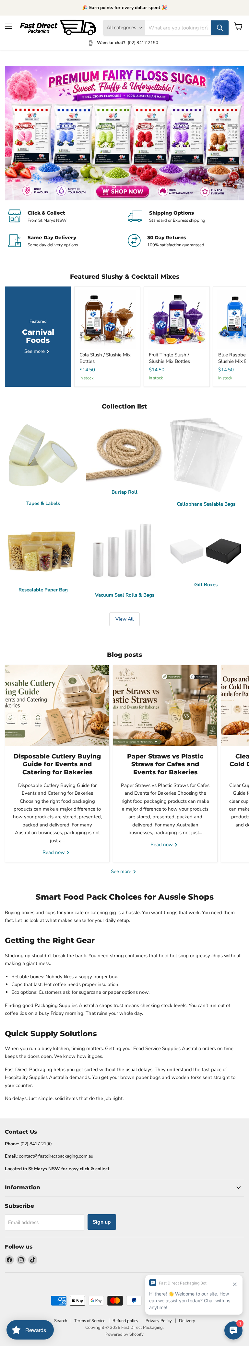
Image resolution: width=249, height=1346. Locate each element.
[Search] (220, 27)
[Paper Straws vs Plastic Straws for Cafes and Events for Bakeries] (165, 705)
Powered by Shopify (124, 1334)
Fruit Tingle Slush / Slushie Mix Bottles (169, 358)
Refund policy (125, 1321)
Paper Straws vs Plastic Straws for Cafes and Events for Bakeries (165, 764)
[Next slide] (226, 133)
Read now (54, 852)
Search (60, 1321)
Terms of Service (89, 1321)
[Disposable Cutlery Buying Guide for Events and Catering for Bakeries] (57, 705)
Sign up (102, 1222)
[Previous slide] (22, 133)
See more (122, 871)
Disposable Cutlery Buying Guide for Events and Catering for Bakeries (57, 764)
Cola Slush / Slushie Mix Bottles (105, 358)
